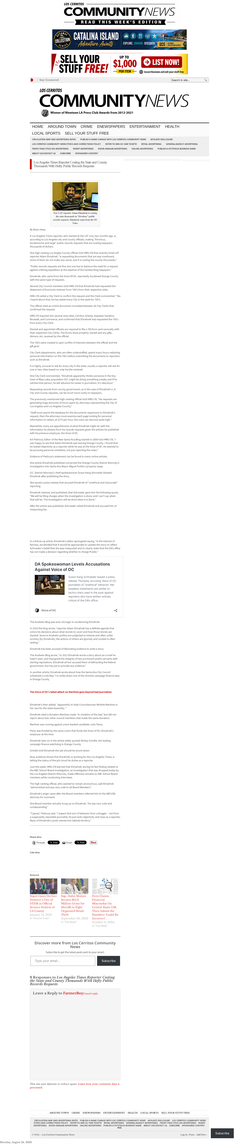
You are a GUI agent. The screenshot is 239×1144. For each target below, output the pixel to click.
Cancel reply (90, 993)
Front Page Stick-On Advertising (50, 148)
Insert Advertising (83, 148)
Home (37, 126)
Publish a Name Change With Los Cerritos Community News (113, 139)
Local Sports (46, 133)
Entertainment (145, 126)
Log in (184, 1134)
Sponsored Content (86, 153)
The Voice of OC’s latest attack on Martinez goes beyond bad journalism (71, 692)
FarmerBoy (73, 993)
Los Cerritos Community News (57, 1134)
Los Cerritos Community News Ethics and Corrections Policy (66, 144)
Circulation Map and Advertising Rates (54, 139)
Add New (201, 1134)
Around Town (62, 126)
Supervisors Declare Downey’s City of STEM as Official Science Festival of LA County (43, 903)
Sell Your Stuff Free (87, 133)
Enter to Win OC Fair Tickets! (121, 144)
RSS (119, 1128)
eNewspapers (111, 126)
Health (172, 126)
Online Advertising (142, 148)
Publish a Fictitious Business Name (177, 148)
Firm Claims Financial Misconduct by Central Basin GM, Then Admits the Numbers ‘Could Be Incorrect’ (105, 907)
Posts (191, 1134)
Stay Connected (49, 80)
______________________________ (119, 27)
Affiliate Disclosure (161, 139)
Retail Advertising (151, 144)
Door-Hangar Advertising (112, 148)
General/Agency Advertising (182, 144)
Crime (87, 126)
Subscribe (65, 153)
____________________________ (119, 52)
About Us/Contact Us (44, 153)
